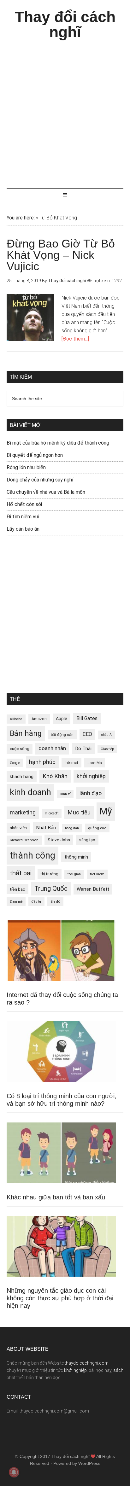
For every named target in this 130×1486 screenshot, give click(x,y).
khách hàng (21, 776)
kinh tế (65, 794)
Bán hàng (26, 733)
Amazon (39, 718)
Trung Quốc (51, 888)
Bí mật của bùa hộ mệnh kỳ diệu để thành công (58, 443)
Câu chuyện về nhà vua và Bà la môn (46, 492)
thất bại (21, 873)
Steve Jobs (59, 839)
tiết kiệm (97, 874)
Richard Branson (24, 840)
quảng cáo (97, 828)
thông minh (76, 857)
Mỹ (106, 811)
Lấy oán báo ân (23, 529)
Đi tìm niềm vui (23, 517)
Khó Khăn (55, 776)
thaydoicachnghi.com (87, 1363)
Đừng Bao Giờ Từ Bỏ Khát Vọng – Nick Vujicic (61, 255)
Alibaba (16, 719)
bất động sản (62, 734)
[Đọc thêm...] (75, 339)
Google (15, 763)
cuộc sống (19, 748)
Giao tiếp (107, 749)
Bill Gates (87, 718)
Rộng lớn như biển (26, 467)
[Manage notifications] (14, 1472)
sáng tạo (87, 839)
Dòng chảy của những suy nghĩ (40, 480)
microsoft (51, 813)
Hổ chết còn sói (24, 504)
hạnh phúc (42, 762)
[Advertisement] (65, 111)
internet (71, 762)
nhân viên (18, 827)
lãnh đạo (91, 793)
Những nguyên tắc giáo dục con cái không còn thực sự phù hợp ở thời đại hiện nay (60, 1298)
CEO (87, 734)
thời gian (74, 874)
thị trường (49, 873)
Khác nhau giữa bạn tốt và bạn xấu (56, 1197)
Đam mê (16, 902)
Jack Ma (94, 762)
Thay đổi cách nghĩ (65, 24)
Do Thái (83, 748)
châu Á (106, 735)
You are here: (21, 218)
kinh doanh (30, 792)
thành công (32, 855)
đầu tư (36, 902)
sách (118, 1370)
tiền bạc (17, 889)
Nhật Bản (46, 827)
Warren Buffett (93, 889)
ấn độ (55, 901)
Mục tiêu (79, 812)
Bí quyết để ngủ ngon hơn (35, 455)
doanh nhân (52, 748)
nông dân (72, 828)
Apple (61, 718)
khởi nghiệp (91, 776)
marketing (23, 812)
